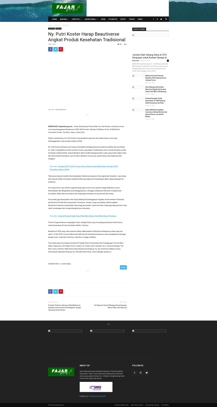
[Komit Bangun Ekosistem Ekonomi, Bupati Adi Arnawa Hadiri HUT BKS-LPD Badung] (138, 90)
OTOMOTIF (112, 19)
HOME (54, 19)
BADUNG (63, 19)
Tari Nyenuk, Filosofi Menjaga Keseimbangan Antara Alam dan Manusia (110, 306)
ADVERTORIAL (90, 19)
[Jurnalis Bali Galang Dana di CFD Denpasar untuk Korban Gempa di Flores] (150, 43)
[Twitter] (161, 19)
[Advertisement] (87, 119)
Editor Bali (135, 60)
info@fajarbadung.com (97, 396)
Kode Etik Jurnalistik (137, 405)
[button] (166, 19)
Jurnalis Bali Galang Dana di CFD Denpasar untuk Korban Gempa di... (150, 56)
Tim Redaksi (165, 405)
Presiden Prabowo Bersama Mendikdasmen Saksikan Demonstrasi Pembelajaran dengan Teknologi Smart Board (64, 307)
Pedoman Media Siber (122, 405)
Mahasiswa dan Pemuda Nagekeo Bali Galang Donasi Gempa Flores (155, 78)
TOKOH (132, 19)
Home (50, 25)
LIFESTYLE (76, 19)
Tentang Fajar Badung (152, 405)
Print (123, 267)
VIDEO (140, 19)
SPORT (123, 19)
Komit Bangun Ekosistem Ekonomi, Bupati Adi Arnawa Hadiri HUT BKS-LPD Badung (155, 89)
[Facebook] (153, 19)
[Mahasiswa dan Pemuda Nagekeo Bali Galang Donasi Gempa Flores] (138, 78)
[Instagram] (157, 19)
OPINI (103, 19)
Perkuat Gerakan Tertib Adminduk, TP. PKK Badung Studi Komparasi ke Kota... (155, 100)
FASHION (58, 28)
